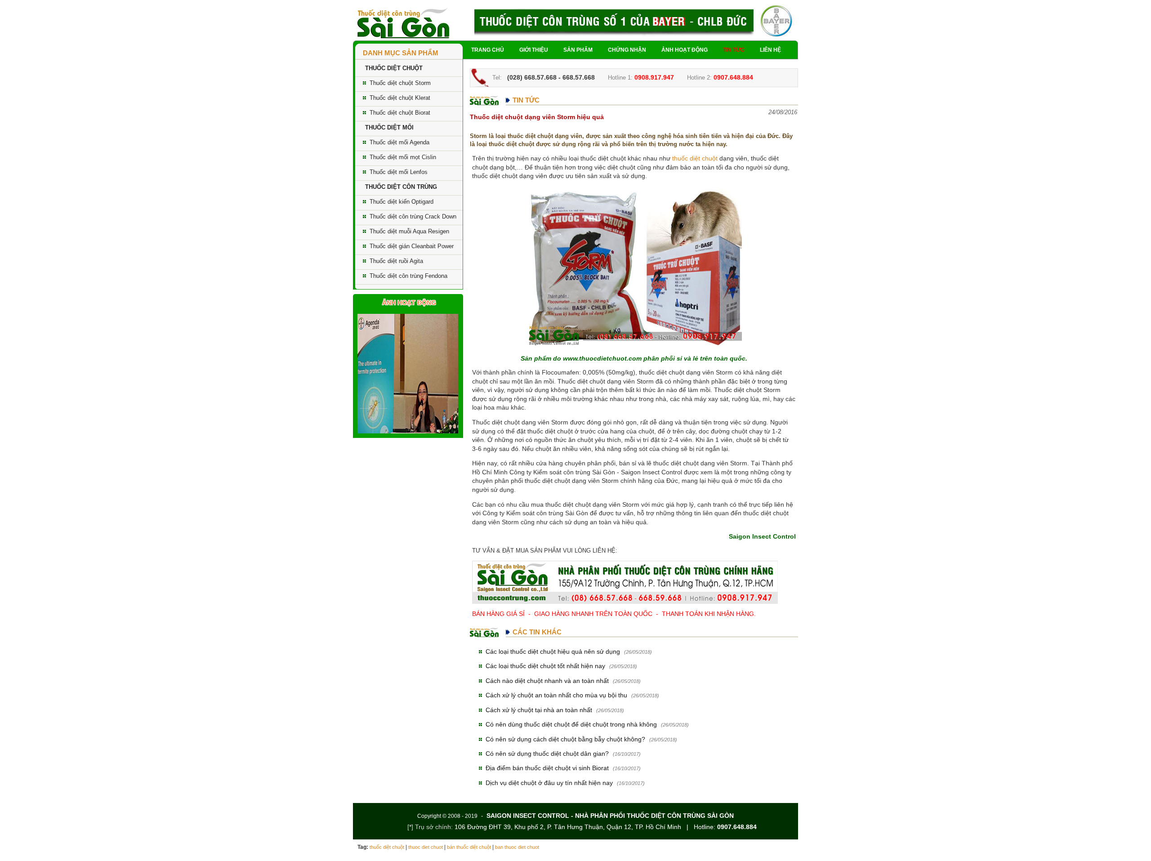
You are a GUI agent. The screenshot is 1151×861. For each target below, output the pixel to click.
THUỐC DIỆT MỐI (389, 127)
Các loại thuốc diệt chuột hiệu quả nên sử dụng (553, 651)
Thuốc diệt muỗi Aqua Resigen (409, 231)
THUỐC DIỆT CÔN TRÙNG (401, 186)
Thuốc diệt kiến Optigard (401, 201)
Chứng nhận (627, 50)
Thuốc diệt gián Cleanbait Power (412, 246)
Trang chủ (487, 50)
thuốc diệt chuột (695, 158)
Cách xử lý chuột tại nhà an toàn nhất (539, 710)
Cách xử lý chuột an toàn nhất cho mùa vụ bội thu (556, 695)
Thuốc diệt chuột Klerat (400, 97)
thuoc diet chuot (425, 847)
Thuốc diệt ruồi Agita (396, 261)
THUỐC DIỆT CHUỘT (394, 68)
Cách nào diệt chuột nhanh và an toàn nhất (547, 680)
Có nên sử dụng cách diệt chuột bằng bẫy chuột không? (565, 739)
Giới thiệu (533, 50)
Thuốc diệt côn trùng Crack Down (413, 216)
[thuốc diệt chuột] (403, 22)
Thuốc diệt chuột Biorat (400, 112)
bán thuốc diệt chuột (469, 847)
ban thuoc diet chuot (517, 847)
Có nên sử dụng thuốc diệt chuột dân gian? (547, 753)
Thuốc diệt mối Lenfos (399, 172)
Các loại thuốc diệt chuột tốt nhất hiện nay (545, 665)
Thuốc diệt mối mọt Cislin (403, 157)
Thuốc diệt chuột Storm (400, 83)
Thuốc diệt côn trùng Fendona (408, 275)
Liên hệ (770, 50)
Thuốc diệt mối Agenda (399, 142)
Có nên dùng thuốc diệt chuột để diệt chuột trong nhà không (571, 724)
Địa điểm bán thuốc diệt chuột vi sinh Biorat (547, 768)
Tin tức (734, 50)
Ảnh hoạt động (684, 50)
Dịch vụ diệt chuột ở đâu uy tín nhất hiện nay (549, 782)
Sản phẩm (578, 50)
